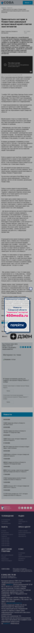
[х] (17, 316)
